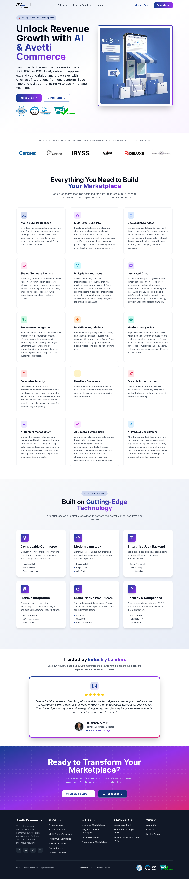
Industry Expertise (82, 5)
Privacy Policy (86, 868)
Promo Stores (56, 848)
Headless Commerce (59, 843)
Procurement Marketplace (94, 842)
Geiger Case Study (123, 825)
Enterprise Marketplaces (93, 825)
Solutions (62, 5)
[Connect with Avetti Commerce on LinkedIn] (32, 850)
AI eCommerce (56, 825)
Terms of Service (103, 868)
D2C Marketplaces (90, 837)
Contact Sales (142, 5)
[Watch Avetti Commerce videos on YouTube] (40, 850)
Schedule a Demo (78, 794)
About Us (101, 5)
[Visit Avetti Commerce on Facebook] (18, 850)
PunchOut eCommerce (60, 839)
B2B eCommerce (57, 829)
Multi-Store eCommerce (60, 834)
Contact (150, 829)
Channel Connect (57, 852)
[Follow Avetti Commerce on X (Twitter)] (25, 850)
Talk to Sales (112, 794)
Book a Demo (163, 5)
